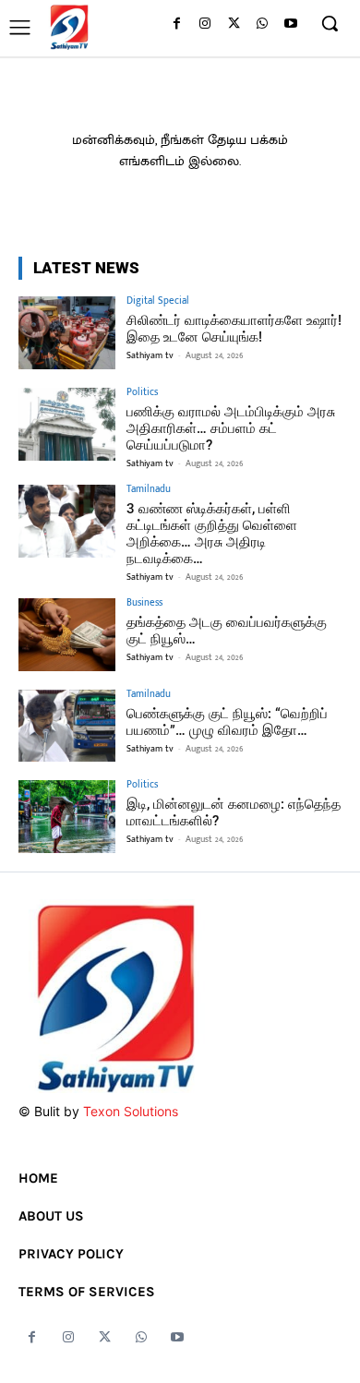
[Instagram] (205, 24)
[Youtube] (290, 24)
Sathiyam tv (150, 355)
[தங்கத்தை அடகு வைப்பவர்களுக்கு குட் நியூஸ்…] (66, 634)
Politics (142, 393)
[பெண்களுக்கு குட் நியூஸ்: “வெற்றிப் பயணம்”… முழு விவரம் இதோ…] (66, 726)
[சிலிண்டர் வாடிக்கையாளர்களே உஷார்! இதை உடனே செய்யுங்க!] (66, 332)
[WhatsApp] (261, 24)
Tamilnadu (148, 490)
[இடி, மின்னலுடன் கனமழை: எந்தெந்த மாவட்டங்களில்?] (66, 816)
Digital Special (157, 301)
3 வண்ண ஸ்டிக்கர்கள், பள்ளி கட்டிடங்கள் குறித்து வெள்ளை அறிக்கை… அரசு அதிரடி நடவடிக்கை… (211, 533)
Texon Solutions (130, 1111)
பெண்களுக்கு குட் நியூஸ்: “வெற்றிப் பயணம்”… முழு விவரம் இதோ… (227, 722)
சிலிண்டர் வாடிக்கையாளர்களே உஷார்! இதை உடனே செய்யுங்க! (234, 328)
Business (144, 603)
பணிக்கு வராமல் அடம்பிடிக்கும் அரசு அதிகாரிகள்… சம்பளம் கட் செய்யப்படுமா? (230, 428)
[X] (234, 24)
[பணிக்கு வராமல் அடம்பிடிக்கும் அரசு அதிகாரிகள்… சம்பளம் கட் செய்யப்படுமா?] (66, 424)
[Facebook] (176, 24)
